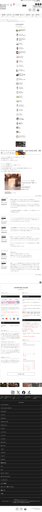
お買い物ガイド (28, 15)
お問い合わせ (37, 15)
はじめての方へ (9, 15)
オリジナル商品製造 (16, 15)
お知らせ (33, 15)
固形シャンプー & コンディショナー (12, 19)
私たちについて (22, 15)
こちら (13, 304)
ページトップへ (40, 282)
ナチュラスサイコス (3, 19)
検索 (24, 5)
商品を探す (3, 15)
